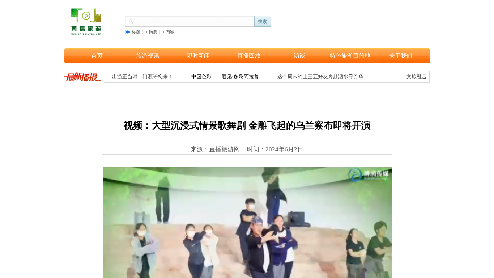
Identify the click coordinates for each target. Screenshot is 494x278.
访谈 (299, 55)
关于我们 (400, 55)
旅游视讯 (147, 55)
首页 (97, 55)
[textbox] (194, 20)
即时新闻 (198, 55)
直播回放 (248, 55)
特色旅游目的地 (350, 55)
